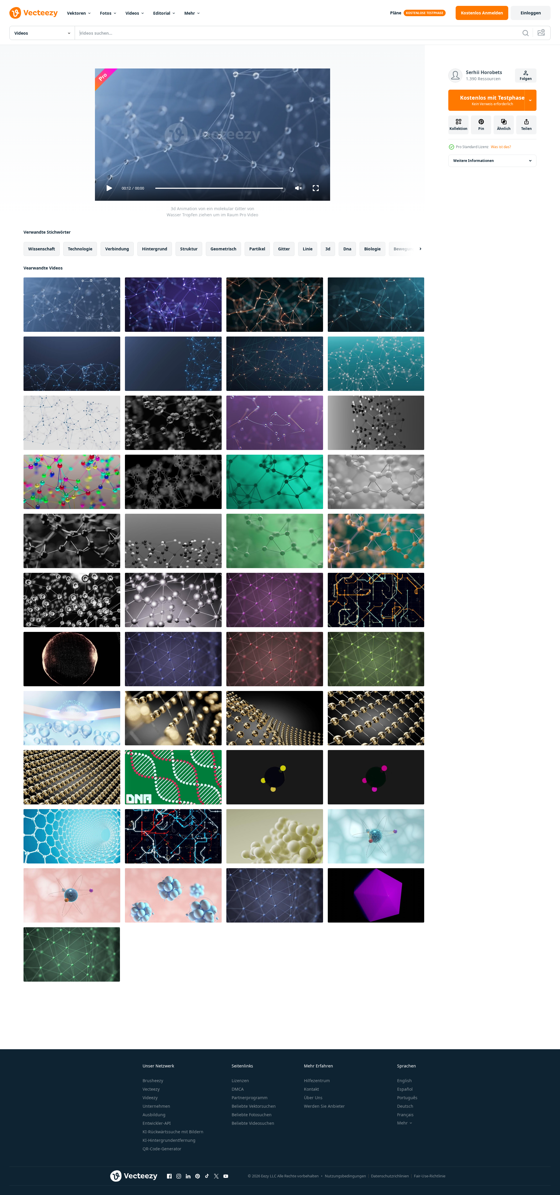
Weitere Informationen (473, 160)
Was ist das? (501, 146)
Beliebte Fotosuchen (252, 1114)
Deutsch (405, 1106)
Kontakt (311, 1089)
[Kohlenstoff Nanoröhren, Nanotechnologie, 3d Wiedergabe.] (72, 836)
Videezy (150, 1097)
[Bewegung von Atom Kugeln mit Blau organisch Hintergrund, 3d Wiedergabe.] (376, 836)
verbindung (117, 249)
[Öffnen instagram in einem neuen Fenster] (178, 1176)
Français (405, 1114)
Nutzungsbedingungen (345, 1176)
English (404, 1080)
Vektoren (76, 13)
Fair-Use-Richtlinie (429, 1176)
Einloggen (531, 13)
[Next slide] (415, 249)
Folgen (526, 78)
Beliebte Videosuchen (253, 1123)
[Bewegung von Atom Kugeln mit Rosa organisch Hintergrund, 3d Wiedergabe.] (72, 895)
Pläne (395, 13)
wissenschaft (41, 249)
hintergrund (154, 249)
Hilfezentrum (317, 1080)
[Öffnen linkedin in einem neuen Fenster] (188, 1176)
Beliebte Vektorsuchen (254, 1106)
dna (347, 249)
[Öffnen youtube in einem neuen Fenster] (225, 1176)
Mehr (189, 13)
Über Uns (313, 1097)
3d (327, 249)
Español (405, 1089)
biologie (372, 249)
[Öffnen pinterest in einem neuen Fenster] (197, 1176)
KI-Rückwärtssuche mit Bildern (173, 1131)
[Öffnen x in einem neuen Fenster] (216, 1176)
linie (307, 249)
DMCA (238, 1089)
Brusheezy (153, 1080)
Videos (132, 13)
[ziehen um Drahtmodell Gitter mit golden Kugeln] (173, 718)
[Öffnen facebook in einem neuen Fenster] (169, 1176)
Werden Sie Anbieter (324, 1106)
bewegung (404, 249)
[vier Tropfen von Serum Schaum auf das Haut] (72, 718)
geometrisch (223, 249)
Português (407, 1097)
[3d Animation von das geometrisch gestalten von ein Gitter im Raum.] (173, 423)
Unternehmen (156, 1106)
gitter (284, 249)
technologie (80, 249)
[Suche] (525, 32)
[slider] (219, 188)
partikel (257, 249)
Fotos (105, 13)
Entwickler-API (157, 1123)
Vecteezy (151, 1089)
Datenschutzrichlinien (390, 1176)
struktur (189, 249)
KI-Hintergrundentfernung (169, 1140)
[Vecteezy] (33, 13)
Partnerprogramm (250, 1097)
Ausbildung (154, 1114)
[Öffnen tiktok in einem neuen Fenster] (207, 1176)
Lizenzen (240, 1080)
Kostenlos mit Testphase (492, 100)
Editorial (161, 13)
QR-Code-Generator (162, 1149)
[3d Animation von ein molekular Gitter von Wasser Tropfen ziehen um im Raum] (72, 304)
